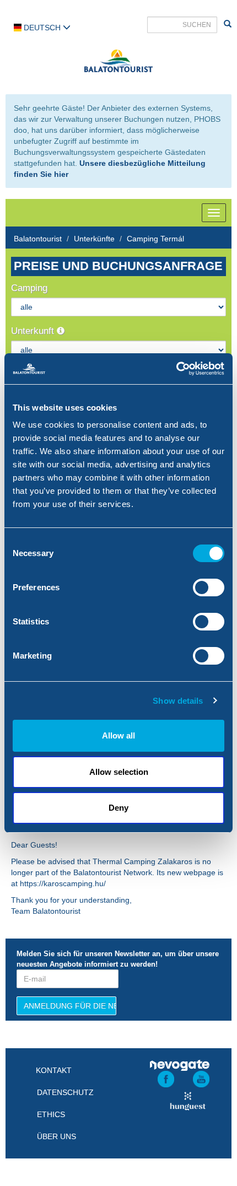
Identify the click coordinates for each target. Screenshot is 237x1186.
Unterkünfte (94, 238)
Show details (178, 700)
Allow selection (118, 772)
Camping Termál (155, 238)
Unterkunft (34, 331)
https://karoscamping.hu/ (63, 883)
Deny (118, 807)
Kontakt (54, 1070)
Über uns (56, 1136)
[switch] (208, 587)
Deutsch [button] (42, 27)
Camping (29, 288)
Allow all (118, 735)
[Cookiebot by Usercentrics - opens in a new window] (176, 369)
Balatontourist (38, 238)
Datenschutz (65, 1092)
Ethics (51, 1114)
